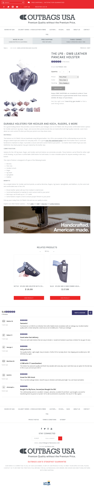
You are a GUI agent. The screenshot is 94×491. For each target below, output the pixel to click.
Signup (36, 438)
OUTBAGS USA (61, 67)
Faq (47, 34)
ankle (32, 204)
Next (88, 48)
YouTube (17, 6)
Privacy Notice (34, 420)
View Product (28, 298)
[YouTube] (51, 429)
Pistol (53, 77)
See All (47, 251)
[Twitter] (45, 429)
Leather (52, 30)
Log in (45, 7)
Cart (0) (27, 6)
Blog (68, 30)
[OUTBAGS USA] (47, 15)
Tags (6, 48)
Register (38, 7)
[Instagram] (48, 429)
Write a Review (80, 312)
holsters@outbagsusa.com (49, 443)
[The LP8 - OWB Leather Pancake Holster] (23, 53)
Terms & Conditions (49, 420)
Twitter (8, 6)
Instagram (12, 6)
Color (53, 80)
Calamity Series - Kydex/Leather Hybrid (32, 30)
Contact (87, 30)
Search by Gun (9, 30)
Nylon (61, 30)
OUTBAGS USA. (50, 446)
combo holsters (55, 204)
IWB (38, 204)
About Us (77, 30)
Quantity (54, 71)
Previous (83, 48)
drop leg (44, 204)
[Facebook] (41, 429)
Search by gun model (72, 101)
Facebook (3, 6)
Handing (54, 83)
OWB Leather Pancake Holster (27, 48)
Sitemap (63, 420)
